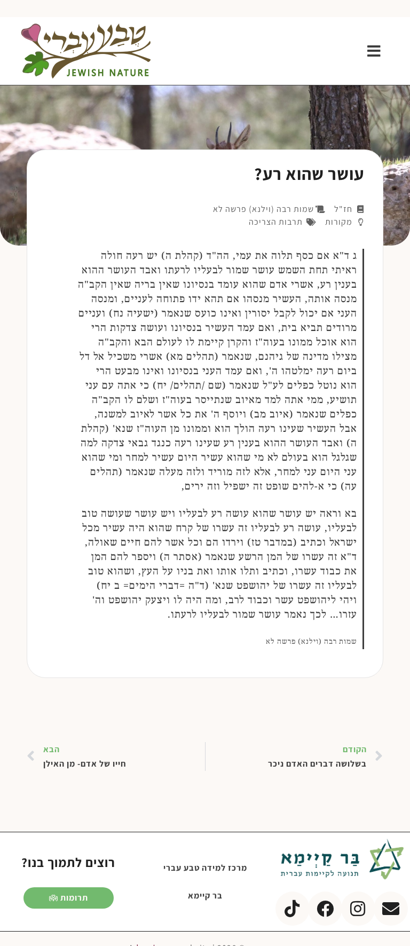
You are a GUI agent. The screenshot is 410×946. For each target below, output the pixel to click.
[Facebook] (325, 909)
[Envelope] (391, 909)
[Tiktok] (292, 909)
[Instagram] (358, 909)
